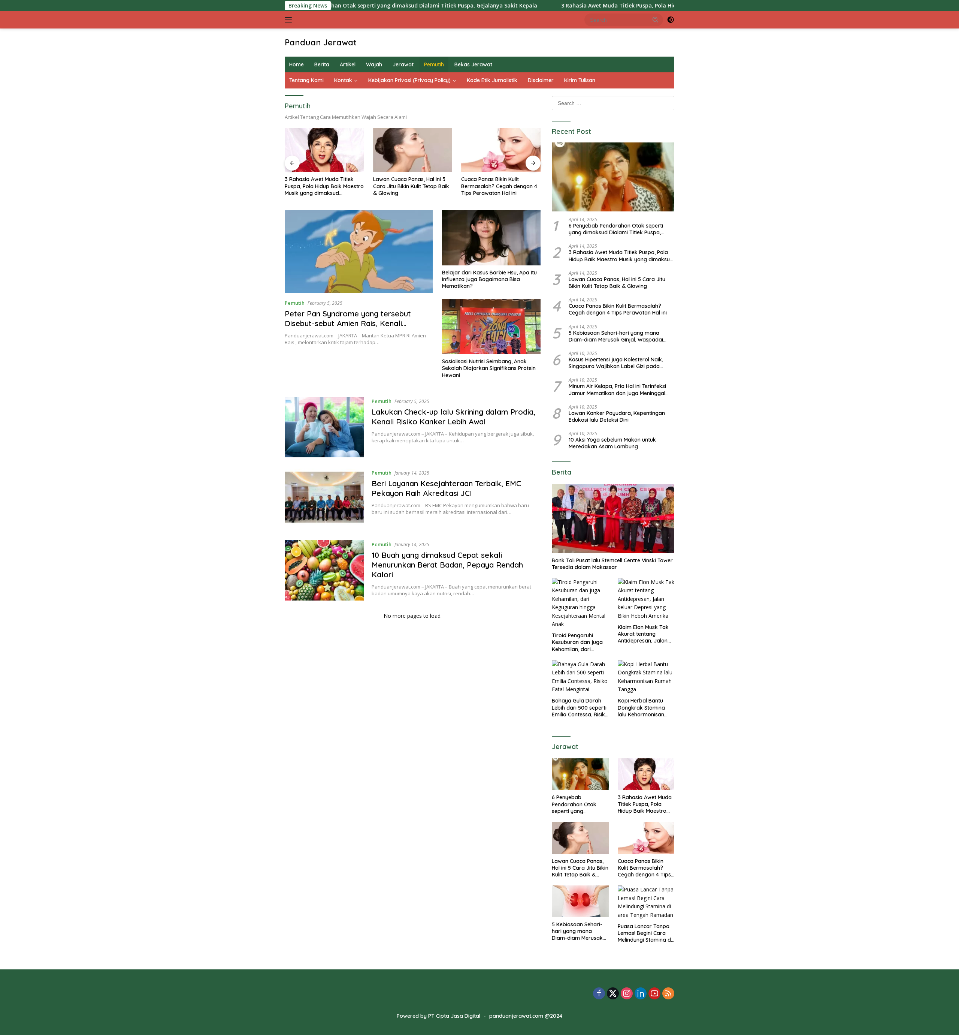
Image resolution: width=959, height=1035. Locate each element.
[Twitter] (613, 994)
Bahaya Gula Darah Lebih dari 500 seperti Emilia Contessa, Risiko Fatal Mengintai (580, 707)
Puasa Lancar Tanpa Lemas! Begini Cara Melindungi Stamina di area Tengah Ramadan (645, 933)
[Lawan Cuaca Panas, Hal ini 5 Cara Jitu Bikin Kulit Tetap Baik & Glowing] (413, 150)
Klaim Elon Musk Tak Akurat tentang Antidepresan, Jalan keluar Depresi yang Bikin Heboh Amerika (643, 634)
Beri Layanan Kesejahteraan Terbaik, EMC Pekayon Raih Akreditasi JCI (446, 488)
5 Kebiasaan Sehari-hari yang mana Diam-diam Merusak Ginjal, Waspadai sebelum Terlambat (616, 336)
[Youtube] (654, 994)
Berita (321, 64)
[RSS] (668, 994)
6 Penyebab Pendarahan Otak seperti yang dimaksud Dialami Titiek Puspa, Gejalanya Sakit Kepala (352, 5)
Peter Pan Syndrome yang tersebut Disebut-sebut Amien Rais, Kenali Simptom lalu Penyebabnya (348, 323)
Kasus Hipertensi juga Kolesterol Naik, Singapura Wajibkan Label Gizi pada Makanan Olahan (616, 363)
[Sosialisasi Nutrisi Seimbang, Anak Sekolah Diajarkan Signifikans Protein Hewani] (491, 326)
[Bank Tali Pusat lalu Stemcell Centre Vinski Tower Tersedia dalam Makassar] (613, 518)
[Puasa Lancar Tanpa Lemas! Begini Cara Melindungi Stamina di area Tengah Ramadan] (646, 902)
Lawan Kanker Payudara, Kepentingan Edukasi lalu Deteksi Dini (617, 416)
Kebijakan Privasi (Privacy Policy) (409, 80)
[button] (655, 19)
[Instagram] (627, 994)
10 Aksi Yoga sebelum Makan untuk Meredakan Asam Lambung (612, 443)
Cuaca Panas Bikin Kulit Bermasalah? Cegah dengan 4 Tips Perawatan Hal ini (499, 186)
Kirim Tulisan (579, 80)
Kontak (343, 80)
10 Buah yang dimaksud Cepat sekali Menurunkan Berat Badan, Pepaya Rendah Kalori (447, 564)
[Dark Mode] (670, 19)
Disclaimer (541, 80)
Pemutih (434, 64)
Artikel (348, 64)
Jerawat (403, 64)
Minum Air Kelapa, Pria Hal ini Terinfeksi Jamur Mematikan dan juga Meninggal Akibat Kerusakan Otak (617, 389)
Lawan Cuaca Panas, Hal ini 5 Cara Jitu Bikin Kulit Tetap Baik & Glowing (411, 186)
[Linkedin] (641, 994)
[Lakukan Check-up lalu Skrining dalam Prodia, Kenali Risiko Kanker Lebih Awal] (324, 427)
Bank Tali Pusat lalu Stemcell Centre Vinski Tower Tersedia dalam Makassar (612, 564)
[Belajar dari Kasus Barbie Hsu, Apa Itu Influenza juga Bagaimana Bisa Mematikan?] (491, 237)
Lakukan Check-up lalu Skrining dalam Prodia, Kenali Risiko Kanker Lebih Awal (453, 416)
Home (296, 64)
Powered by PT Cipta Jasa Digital (438, 1016)
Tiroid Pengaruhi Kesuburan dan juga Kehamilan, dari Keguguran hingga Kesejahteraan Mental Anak (579, 642)
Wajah (374, 64)
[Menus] (290, 19)
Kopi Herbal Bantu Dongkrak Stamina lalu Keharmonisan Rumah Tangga (641, 707)
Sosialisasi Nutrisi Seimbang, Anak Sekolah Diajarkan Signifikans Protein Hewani (489, 368)
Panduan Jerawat (321, 42)
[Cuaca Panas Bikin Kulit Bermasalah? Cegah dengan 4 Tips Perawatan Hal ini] (501, 150)
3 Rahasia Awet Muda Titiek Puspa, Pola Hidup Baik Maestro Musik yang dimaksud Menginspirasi (634, 5)
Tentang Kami (306, 80)
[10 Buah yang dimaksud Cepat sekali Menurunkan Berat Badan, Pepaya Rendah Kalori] (324, 570)
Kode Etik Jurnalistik (492, 80)
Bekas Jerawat (473, 64)
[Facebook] (599, 994)
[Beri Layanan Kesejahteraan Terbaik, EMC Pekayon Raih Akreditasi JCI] (324, 499)
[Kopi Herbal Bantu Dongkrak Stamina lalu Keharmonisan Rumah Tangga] (646, 677)
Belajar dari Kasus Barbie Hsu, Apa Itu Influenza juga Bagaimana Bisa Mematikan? (489, 279)
